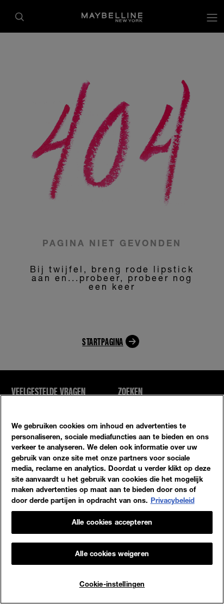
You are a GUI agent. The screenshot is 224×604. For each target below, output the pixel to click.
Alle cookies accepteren (112, 522)
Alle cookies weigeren (112, 553)
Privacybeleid (173, 500)
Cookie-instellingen (112, 584)
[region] (112, 499)
